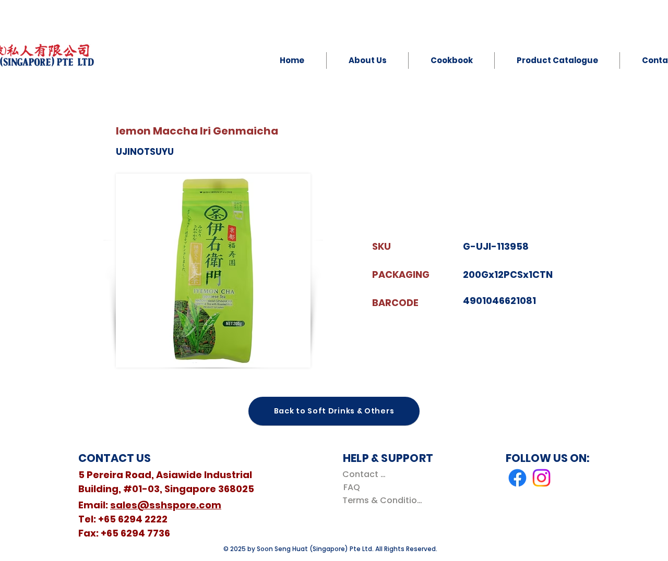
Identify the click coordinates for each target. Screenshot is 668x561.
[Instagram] (541, 478)
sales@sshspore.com (165, 504)
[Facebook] (517, 478)
